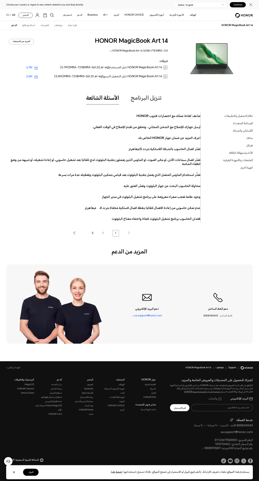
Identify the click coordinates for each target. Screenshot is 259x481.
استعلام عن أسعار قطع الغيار (51, 397)
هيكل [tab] (249, 145)
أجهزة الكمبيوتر (156, 15)
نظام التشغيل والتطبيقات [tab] (238, 116)
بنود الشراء (89, 406)
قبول (30, 472)
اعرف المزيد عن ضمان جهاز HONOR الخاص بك (169, 138)
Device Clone (27, 393)
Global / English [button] (185, 5)
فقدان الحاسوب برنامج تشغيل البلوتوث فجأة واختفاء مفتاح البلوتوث (156, 219)
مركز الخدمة (57, 385)
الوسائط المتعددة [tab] (243, 123)
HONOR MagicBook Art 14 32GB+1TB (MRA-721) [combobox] (140, 51)
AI (104, 15)
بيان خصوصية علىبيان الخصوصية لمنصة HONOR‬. (203, 392)
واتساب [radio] (212, 399)
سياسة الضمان (56, 389)
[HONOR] (244, 368)
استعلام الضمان (56, 393)
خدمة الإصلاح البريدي (53, 401)
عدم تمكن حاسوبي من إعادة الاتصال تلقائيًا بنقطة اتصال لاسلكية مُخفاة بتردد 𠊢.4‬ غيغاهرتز (142, 208)
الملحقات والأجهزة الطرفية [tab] (238, 160)
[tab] (102, 98)
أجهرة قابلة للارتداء (117, 397)
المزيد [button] (116, 15)
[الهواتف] (188, 15)
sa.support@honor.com (148, 316)
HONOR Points (86, 410)
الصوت (122, 401)
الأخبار (153, 393)
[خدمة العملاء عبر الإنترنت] (8, 461)
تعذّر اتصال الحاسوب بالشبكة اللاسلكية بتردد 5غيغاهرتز (164, 149)
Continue (237, 5)
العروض (90, 385)
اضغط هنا (116, 472)
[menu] (38, 15)
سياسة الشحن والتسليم (84, 401)
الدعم (79, 15)
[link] (45, 15)
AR (13, 15)
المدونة (153, 389)
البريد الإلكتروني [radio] (239, 399)
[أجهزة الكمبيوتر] (148, 15)
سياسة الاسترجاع (86, 397)
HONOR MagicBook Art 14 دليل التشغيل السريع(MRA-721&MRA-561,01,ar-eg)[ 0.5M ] (108, 76)
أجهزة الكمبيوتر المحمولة (114, 389)
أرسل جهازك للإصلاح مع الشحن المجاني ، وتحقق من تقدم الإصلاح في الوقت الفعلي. (146, 127)
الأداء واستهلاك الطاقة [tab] (241, 153)
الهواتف (193, 15)
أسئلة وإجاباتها (28, 25)
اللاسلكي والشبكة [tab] (243, 131)
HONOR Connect (25, 389)
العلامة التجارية (150, 385)
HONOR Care (55, 414)
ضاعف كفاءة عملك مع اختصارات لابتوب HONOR (168, 116)
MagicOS (29, 385)
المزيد (122, 410)
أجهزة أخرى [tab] (247, 167)
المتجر (25, 15)
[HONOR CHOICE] (123, 15)
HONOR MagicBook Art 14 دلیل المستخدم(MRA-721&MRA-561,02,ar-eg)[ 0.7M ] (111, 67)
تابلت (123, 393)
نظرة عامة (72, 25)
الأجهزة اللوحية (176, 15)
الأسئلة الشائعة (87, 393)
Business (93, 15)
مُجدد (91, 414)
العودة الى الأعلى (13, 368)
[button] (78, 233)
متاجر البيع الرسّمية (148, 410)
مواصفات (58, 25)
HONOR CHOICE (134, 15)
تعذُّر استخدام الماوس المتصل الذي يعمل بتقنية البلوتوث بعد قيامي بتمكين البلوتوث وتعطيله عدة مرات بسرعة (129, 175)
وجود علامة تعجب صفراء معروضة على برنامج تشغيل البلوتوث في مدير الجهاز (151, 197)
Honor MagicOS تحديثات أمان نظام (48, 408)
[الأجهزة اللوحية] (168, 15)
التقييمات (44, 25)
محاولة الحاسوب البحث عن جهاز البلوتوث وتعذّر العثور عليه (162, 186)
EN (7, 15)
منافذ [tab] (249, 138)
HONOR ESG (149, 397)
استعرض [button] (67, 15)
